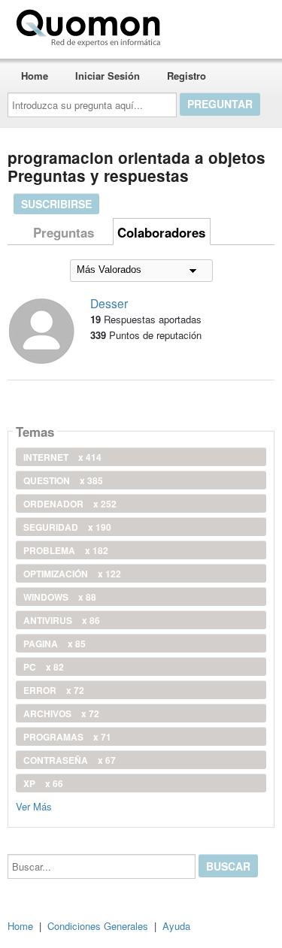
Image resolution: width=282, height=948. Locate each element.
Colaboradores (161, 232)
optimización (72, 573)
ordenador (70, 503)
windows (59, 597)
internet (62, 457)
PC (43, 667)
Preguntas (63, 232)
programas (67, 737)
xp (43, 783)
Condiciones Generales (97, 926)
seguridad (67, 527)
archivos (61, 713)
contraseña (69, 760)
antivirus (61, 620)
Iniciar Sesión (107, 75)
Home (34, 75)
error (53, 690)
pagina (54, 643)
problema (65, 550)
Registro (186, 75)
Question (63, 480)
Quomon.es (214, 25)
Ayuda (176, 926)
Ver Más (34, 805)
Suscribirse (56, 203)
